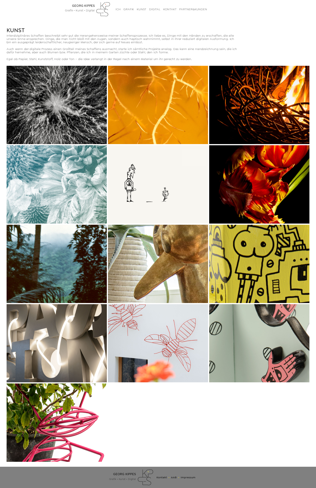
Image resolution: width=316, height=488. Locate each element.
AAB (174, 477)
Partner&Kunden (193, 9)
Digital (154, 9)
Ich (118, 9)
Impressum (188, 477)
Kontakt (170, 9)
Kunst (141, 9)
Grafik (128, 9)
